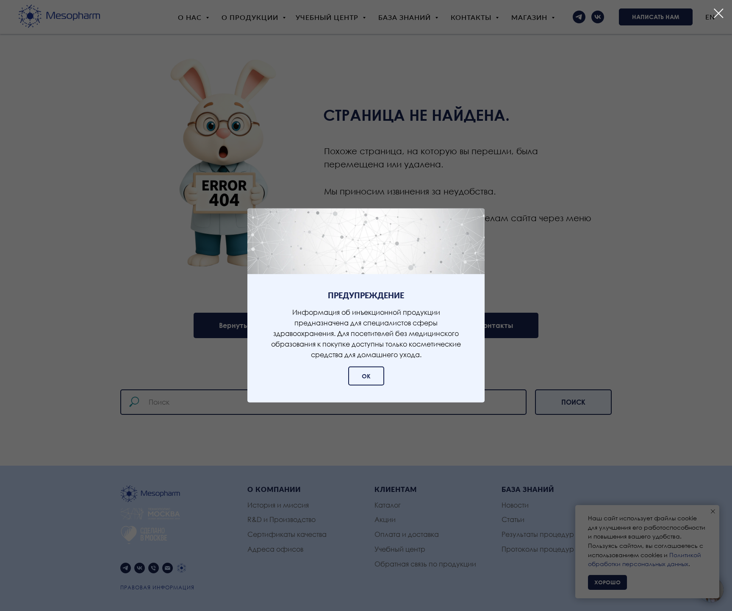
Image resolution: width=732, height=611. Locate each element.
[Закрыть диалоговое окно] (719, 13)
